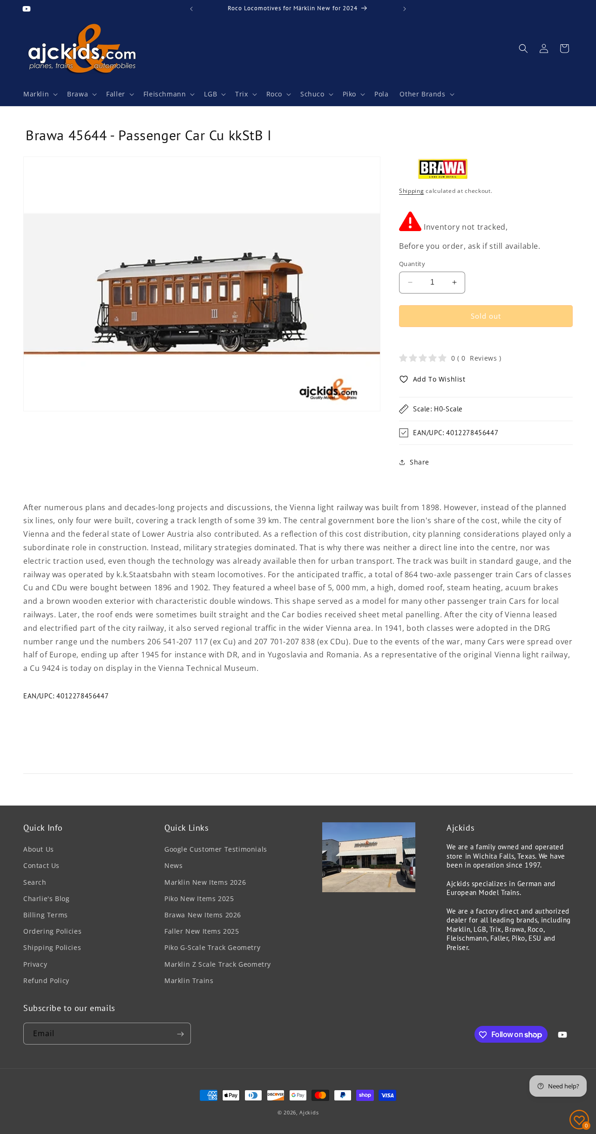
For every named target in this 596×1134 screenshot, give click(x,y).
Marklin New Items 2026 (205, 882)
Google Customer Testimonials (215, 849)
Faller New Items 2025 (201, 931)
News (173, 865)
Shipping (411, 191)
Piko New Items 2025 (199, 898)
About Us (38, 849)
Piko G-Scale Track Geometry (212, 947)
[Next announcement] (404, 9)
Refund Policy (46, 980)
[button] (39, 94)
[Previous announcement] (191, 9)
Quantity (412, 264)
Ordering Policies (52, 931)
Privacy (35, 964)
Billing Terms (45, 914)
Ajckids (308, 1112)
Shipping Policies (52, 947)
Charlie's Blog (46, 898)
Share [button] (419, 462)
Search (35, 882)
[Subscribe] (180, 1034)
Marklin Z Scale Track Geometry (217, 964)
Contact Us (41, 865)
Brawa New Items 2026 (202, 914)
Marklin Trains (188, 980)
